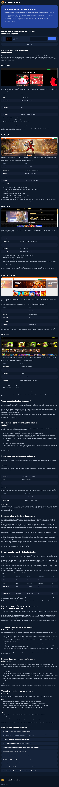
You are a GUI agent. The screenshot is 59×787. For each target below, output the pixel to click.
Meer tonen (29, 44)
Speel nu (52, 38)
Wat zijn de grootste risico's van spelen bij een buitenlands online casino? (18, 762)
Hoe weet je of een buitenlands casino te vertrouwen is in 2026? (16, 739)
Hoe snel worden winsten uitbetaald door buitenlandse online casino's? (17, 755)
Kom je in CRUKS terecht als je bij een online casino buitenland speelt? (17, 743)
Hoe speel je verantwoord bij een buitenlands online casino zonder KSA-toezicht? (19, 770)
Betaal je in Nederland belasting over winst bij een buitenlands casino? (17, 731)
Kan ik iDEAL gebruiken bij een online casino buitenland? (14, 751)
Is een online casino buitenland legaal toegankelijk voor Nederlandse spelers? (19, 766)
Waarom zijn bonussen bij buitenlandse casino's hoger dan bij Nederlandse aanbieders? (21, 747)
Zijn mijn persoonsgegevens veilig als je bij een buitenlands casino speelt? (18, 759)
